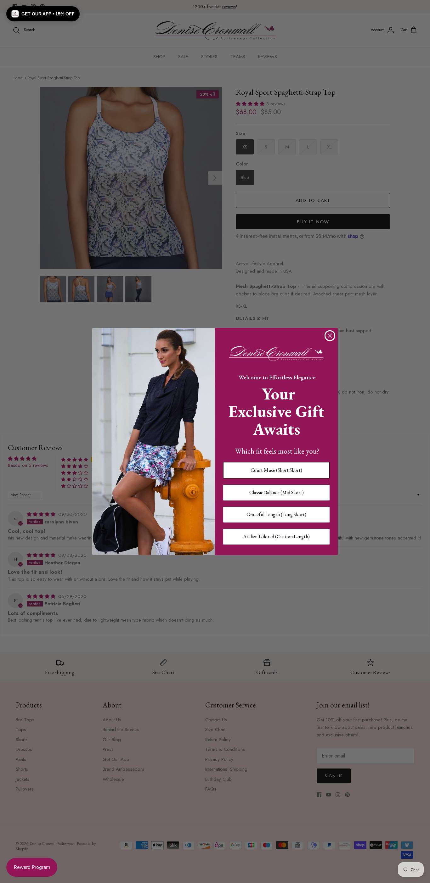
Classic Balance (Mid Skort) (276, 492)
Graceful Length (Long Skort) (276, 514)
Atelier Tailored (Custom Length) (276, 536)
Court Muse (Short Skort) (276, 470)
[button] (43, 13)
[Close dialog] (330, 335)
